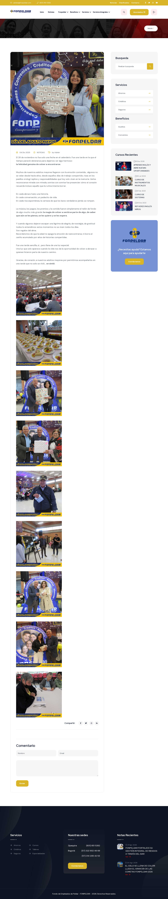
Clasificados (124, 3)
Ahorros (121, 93)
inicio (150, 28)
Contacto (135, 3)
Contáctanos (134, 261)
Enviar (22, 783)
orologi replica (30, 179)
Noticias (113, 3)
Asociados (138, 12)
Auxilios (121, 127)
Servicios (85, 12)
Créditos (122, 101)
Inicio (42, 12)
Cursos (35, 845)
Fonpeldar (62, 12)
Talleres (35, 849)
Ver (126, 857)
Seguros (121, 109)
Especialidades (38, 853)
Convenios (123, 135)
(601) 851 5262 (45, 3)
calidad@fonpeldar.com (22, 3)
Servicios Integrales (100, 12)
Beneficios (74, 12)
